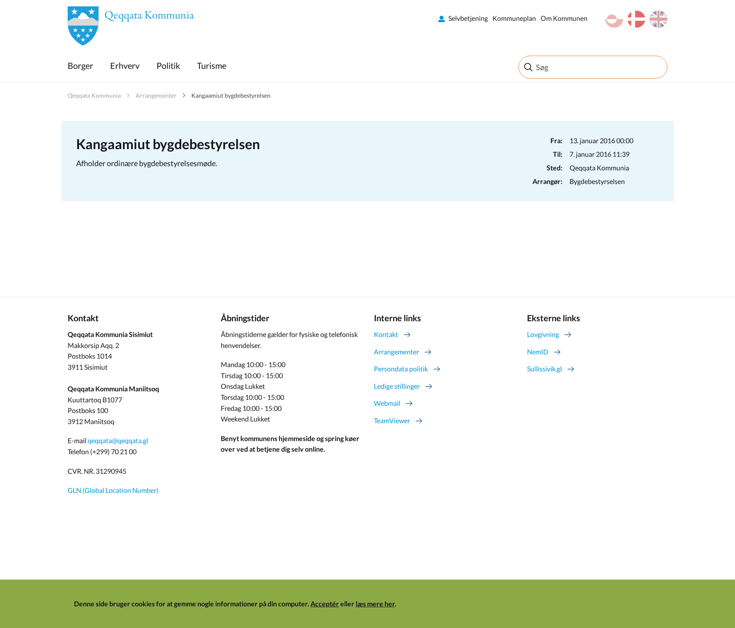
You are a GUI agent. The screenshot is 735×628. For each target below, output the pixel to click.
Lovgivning (543, 334)
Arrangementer (156, 95)
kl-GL (614, 19)
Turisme (211, 65)
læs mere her (375, 604)
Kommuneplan (514, 18)
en (658, 19)
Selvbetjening (468, 18)
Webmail (387, 403)
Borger (80, 65)
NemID (537, 352)
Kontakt (386, 334)
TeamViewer (392, 420)
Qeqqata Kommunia (94, 95)
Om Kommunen (564, 18)
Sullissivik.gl (544, 369)
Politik (168, 65)
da (636, 19)
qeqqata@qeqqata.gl (118, 440)
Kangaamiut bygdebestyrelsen (231, 95)
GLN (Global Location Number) (113, 490)
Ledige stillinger (397, 386)
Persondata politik (401, 369)
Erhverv (125, 65)
